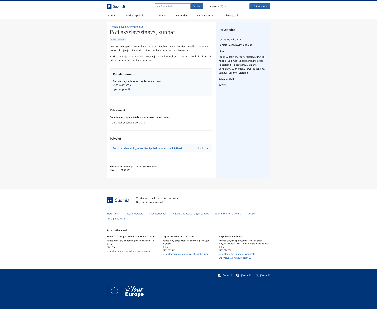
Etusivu (112, 15)
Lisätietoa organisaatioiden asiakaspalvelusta (185, 254)
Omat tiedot (204, 15)
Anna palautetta (116, 219)
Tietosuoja (113, 213)
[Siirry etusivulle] (118, 6)
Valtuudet (181, 15)
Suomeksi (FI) (216, 6)
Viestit (162, 15)
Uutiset (251, 213)
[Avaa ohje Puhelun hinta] (129, 89)
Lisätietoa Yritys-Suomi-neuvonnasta (237, 254)
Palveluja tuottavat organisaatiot (190, 213)
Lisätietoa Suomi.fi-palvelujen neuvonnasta (128, 251)
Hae (198, 6)
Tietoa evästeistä (133, 213)
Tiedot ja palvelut (135, 15)
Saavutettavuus (158, 213)
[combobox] (173, 6)
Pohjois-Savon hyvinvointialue (126, 27)
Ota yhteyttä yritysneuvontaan (238, 257)
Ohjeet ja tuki (231, 15)
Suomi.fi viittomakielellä (228, 213)
